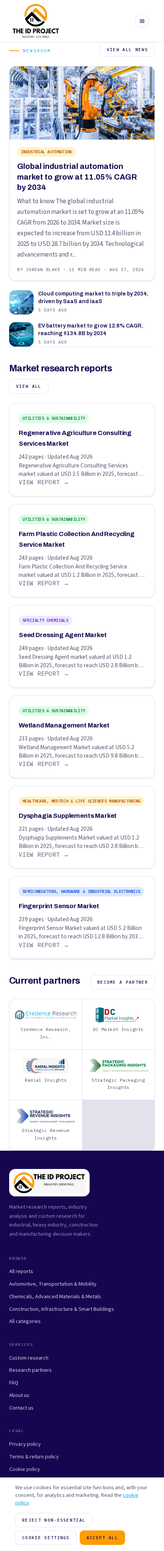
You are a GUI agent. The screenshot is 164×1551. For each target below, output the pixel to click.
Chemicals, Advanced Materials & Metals (55, 1296)
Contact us (21, 1408)
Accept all (102, 1537)
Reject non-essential (53, 1520)
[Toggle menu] (142, 21)
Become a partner (122, 982)
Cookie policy (24, 1469)
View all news (127, 49)
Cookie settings (46, 1537)
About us (19, 1395)
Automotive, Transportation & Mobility (52, 1284)
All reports (21, 1271)
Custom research (28, 1358)
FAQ (13, 1383)
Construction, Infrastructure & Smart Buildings (61, 1309)
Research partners (30, 1370)
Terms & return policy (34, 1457)
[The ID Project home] (36, 21)
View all (29, 386)
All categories (25, 1321)
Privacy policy (25, 1444)
